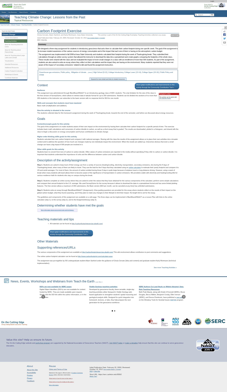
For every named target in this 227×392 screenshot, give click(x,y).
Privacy (29, 378)
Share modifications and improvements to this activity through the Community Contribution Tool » (155, 86)
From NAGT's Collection (211, 6)
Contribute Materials (11, 78)
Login (212, 1)
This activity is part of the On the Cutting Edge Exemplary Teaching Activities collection (132, 35)
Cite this (44, 40)
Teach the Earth (4, 25)
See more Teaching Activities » (165, 267)
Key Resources (13, 12)
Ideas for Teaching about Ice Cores (14, 46)
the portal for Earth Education (20, 6)
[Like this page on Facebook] (224, 31)
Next (184, 297)
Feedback (30, 381)
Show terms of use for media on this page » (61, 382)
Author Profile (175, 35)
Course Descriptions (11, 38)
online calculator (135, 167)
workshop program (42, 343)
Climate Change (15, 25)
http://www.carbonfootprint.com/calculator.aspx (95, 256)
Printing (30, 375)
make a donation (131, 343)
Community (33, 12)
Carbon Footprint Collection (14, 71)
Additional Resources (12, 67)
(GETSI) (173, 300)
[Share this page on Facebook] (224, 35)
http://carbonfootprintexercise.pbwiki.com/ (87, 224)
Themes (4, 12)
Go (212, 15)
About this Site (32, 370)
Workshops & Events (11, 74)
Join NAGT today (116, 343)
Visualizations (9, 61)
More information (54, 385)
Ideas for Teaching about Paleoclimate (13, 51)
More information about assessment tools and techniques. (57, 210)
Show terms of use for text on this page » (61, 378)
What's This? (93, 376)
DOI (38, 40)
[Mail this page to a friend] (224, 43)
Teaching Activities (26, 25)
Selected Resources (11, 64)
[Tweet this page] (224, 39)
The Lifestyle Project (165, 98)
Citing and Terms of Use (58, 369)
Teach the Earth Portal (8, 31)
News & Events (23, 12)
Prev (43, 297)
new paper (180, 297)
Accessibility (31, 373)
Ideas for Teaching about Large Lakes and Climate (15, 56)
